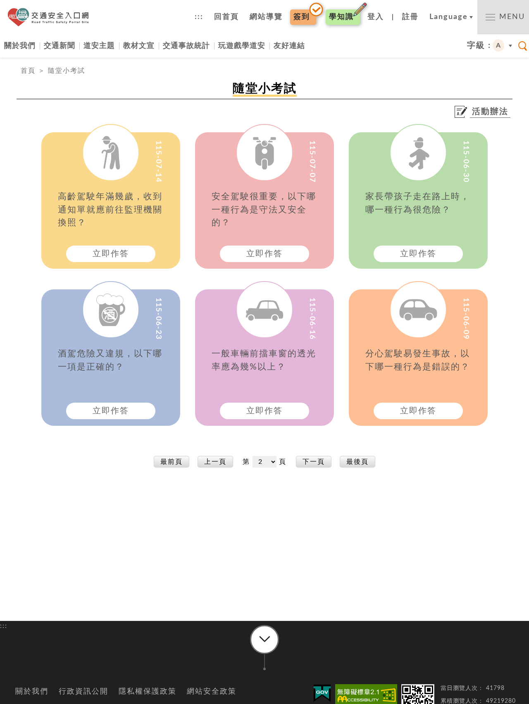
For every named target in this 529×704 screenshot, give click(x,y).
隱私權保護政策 (147, 691)
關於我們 (20, 45)
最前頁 (171, 461)
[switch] (503, 17)
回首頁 (226, 17)
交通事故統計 (186, 45)
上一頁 (215, 461)
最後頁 (357, 461)
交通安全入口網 (50, 17)
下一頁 (314, 461)
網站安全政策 (211, 691)
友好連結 (289, 45)
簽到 (301, 17)
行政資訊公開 (83, 691)
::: (199, 17)
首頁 (28, 70)
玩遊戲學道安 (241, 45)
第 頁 (266, 461)
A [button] (498, 45)
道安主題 (99, 45)
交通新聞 (59, 45)
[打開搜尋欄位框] (522, 46)
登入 (375, 17)
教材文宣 (139, 45)
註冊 (410, 17)
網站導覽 (266, 17)
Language (448, 17)
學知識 (341, 17)
